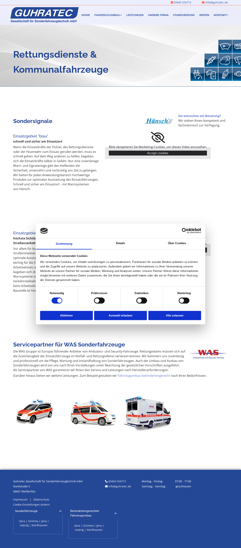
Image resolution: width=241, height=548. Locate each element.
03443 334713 (182, 2)
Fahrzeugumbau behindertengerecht (143, 376)
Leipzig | (26, 525)
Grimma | (34, 521)
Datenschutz (41, 499)
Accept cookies (157, 153)
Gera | (23, 521)
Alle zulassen (174, 315)
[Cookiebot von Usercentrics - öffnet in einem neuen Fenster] (184, 231)
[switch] (99, 301)
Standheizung (184, 15)
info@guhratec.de (119, 486)
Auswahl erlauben (120, 315)
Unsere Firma (158, 15)
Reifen (204, 15)
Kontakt (220, 15)
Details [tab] (120, 243)
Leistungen (134, 15)
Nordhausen (39, 525)
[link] (108, 15)
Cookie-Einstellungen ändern (31, 504)
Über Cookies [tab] (177, 243)
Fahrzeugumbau (107, 15)
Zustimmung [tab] (64, 243)
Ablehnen (66, 315)
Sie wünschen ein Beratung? (199, 116)
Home (85, 15)
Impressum (20, 499)
